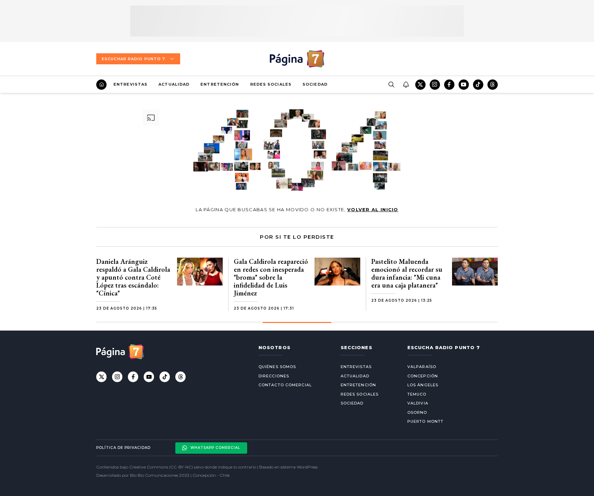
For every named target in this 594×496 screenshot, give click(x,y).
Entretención (219, 84)
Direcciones (273, 376)
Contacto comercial (285, 384)
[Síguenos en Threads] (492, 84)
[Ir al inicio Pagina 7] (297, 58)
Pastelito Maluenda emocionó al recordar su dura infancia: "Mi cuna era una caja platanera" (406, 273)
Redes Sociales (271, 84)
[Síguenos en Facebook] (449, 84)
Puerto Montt (425, 421)
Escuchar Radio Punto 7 (133, 58)
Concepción (422, 376)
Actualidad (173, 84)
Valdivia (417, 403)
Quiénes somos (277, 366)
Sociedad (315, 84)
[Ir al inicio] (101, 84)
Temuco (417, 394)
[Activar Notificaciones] (405, 84)
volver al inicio (372, 209)
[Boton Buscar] (391, 84)
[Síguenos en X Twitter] (420, 84)
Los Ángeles (422, 384)
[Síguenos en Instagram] (435, 84)
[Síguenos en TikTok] (478, 84)
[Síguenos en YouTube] (464, 84)
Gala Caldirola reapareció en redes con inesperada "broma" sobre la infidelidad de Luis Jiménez (271, 277)
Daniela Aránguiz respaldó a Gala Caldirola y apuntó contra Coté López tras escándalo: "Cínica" (133, 277)
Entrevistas (130, 84)
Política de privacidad (123, 447)
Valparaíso (421, 366)
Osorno (417, 412)
